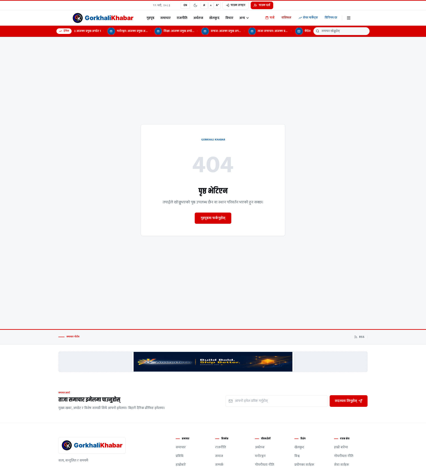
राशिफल (286, 17)
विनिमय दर (331, 17)
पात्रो (272, 17)
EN (185, 5)
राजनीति (182, 18)
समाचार (165, 18)
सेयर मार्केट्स (310, 17)
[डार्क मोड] (195, 5)
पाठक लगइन (238, 5)
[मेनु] (348, 18)
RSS (361, 337)
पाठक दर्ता (264, 5)
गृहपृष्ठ (150, 18)
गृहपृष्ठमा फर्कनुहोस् (213, 218)
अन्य (242, 18)
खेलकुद (214, 18)
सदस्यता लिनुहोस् (346, 401)
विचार (229, 18)
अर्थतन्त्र (198, 18)
